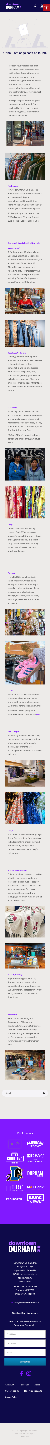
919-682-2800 (28, 1294)
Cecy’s (10, 830)
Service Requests (34, 1391)
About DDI (9, 1385)
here (38, 714)
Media (37, 1385)
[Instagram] (28, 1373)
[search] (44, 1093)
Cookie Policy (11, 1397)
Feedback (24, 1385)
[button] (46, 7)
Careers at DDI (12, 1391)
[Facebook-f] (21, 1373)
